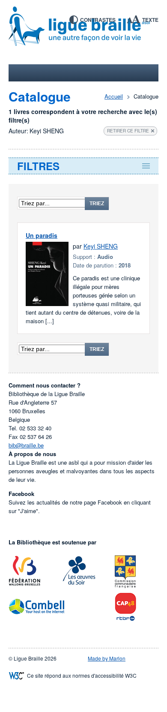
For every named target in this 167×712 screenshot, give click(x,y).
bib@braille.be (26, 445)
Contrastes (98, 20)
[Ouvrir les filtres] (83, 165)
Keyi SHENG (101, 246)
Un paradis (41, 235)
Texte (150, 20)
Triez (96, 204)
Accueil (113, 96)
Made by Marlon (106, 658)
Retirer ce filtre (128, 131)
